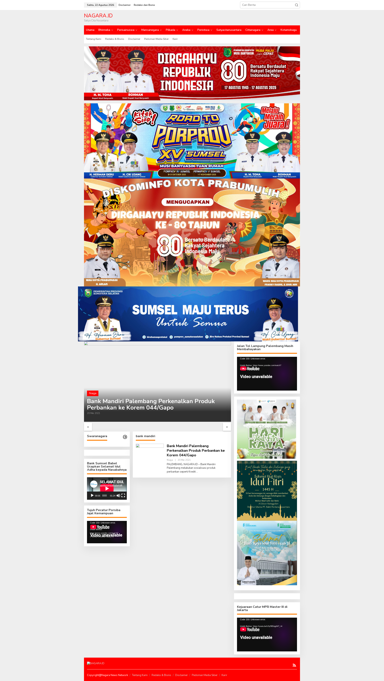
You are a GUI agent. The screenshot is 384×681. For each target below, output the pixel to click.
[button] (296, 5)
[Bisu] (118, 496)
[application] (107, 488)
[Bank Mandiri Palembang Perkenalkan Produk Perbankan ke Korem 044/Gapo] (197, 471)
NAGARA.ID (98, 15)
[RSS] (294, 665)
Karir (224, 675)
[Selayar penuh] (123, 496)
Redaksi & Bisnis (161, 675)
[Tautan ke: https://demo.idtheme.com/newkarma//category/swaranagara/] (125, 437)
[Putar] (92, 496)
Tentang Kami (140, 675)
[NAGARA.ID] (95, 663)
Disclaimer (181, 675)
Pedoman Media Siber (205, 675)
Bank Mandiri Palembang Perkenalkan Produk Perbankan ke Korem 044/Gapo (151, 404)
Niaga (92, 393)
